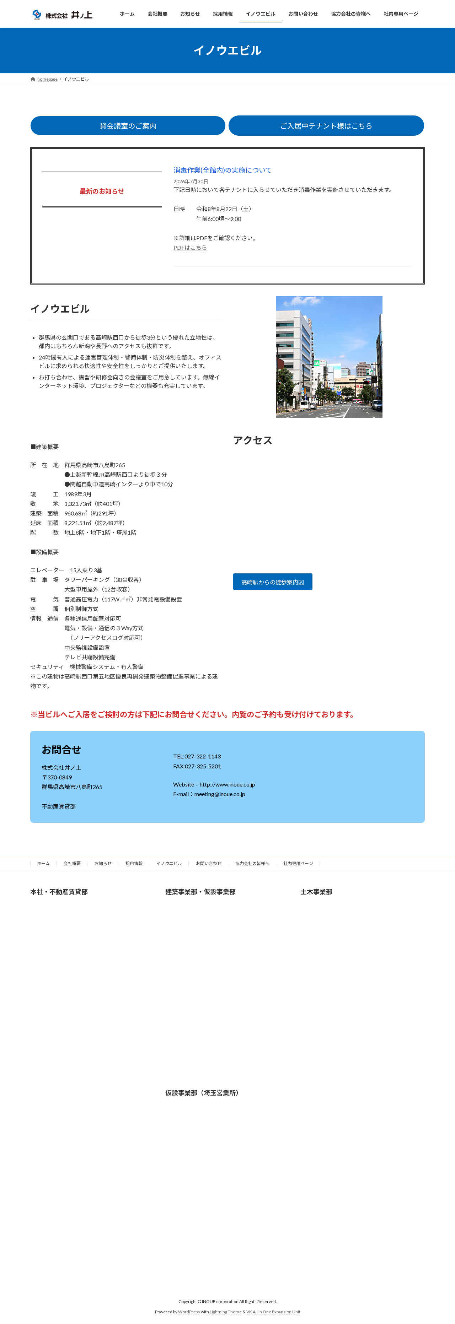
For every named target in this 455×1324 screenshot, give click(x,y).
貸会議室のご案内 (128, 125)
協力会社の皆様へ (252, 863)
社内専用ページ (298, 863)
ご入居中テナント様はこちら (326, 125)
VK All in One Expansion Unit (273, 1311)
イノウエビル (169, 863)
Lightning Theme (226, 1311)
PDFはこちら (190, 247)
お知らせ (103, 863)
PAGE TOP (437, 1277)
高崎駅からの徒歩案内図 (272, 582)
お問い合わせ (208, 863)
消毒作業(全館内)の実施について (222, 170)
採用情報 (134, 863)
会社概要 (72, 863)
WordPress (189, 1311)
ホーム (43, 863)
